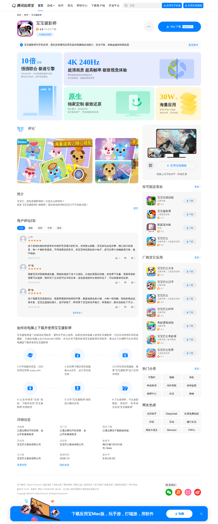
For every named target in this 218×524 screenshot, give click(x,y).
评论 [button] (31, 128)
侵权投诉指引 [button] (121, 484)
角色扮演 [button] (152, 385)
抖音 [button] (151, 421)
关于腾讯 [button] (21, 484)
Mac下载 (181, 26)
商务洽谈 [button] (57, 484)
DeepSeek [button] (171, 413)
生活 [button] (171, 393)
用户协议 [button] (133, 484)
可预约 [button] (151, 377)
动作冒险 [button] (171, 385)
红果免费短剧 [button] (191, 413)
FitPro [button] (191, 429)
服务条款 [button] (47, 484)
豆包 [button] (171, 421)
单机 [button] (191, 377)
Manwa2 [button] (171, 429)
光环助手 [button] (152, 413)
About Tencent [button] (34, 484)
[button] (23, 5)
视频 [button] (171, 377)
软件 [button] (26, 15)
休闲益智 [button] (191, 385)
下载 (191, 201)
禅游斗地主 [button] (152, 429)
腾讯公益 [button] (78, 484)
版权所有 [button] (88, 484)
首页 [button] (19, 15)
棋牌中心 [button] (152, 393)
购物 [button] (191, 393)
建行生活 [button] (191, 421)
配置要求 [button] (193, 44)
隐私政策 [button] (64, 464)
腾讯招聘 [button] (68, 484)
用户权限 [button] (98, 484)
